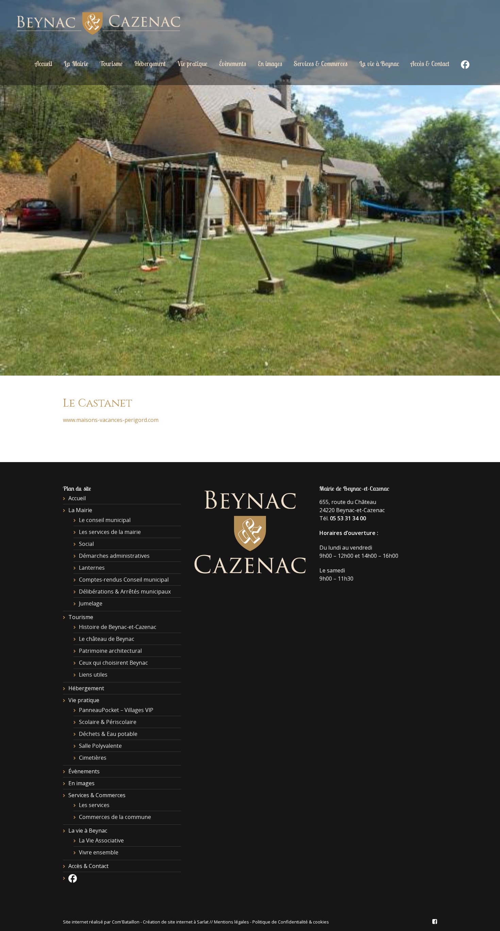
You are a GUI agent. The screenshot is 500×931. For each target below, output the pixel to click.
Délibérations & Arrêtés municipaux (125, 591)
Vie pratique (192, 64)
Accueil (43, 64)
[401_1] (250, 188)
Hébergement (150, 64)
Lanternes (92, 567)
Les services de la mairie (110, 532)
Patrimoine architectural (110, 650)
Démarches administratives (114, 555)
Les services (94, 805)
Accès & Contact (430, 64)
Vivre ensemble (98, 852)
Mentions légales (231, 922)
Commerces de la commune (115, 817)
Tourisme (111, 64)
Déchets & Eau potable (108, 734)
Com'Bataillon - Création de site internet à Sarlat (161, 922)
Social (86, 544)
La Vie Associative (101, 840)
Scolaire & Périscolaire (107, 722)
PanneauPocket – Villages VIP (116, 710)
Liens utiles (93, 674)
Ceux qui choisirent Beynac (113, 662)
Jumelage (90, 603)
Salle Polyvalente (100, 745)
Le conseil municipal (105, 520)
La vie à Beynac (379, 64)
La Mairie (76, 64)
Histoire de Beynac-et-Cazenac (117, 627)
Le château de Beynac (106, 639)
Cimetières (92, 757)
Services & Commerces (321, 64)
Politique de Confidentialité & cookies (290, 922)
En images (270, 64)
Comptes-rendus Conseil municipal (124, 579)
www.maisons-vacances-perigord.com (111, 420)
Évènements (232, 64)
